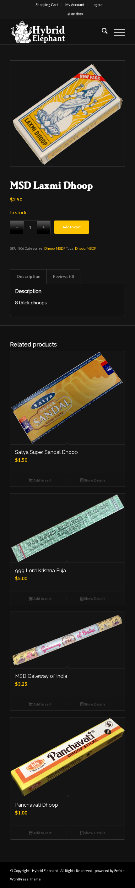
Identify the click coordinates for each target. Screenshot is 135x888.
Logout (97, 5)
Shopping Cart (46, 5)
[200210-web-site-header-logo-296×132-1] (56, 31)
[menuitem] (47, 4)
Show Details (94, 480)
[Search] (101, 31)
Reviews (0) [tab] (63, 276)
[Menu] (116, 31)
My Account (74, 5)
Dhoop (49, 248)
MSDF (60, 248)
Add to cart (71, 227)
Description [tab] (28, 276)
